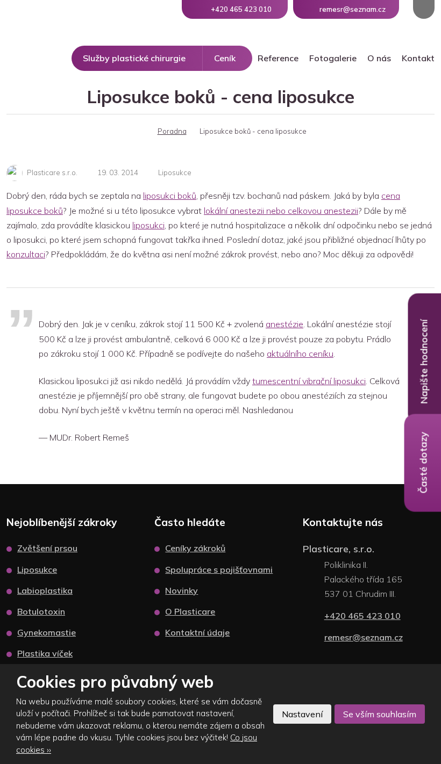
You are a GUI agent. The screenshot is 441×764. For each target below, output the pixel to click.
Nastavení (302, 714)
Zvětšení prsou (47, 548)
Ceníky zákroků (195, 548)
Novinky (181, 590)
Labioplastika (45, 590)
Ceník (225, 58)
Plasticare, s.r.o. (338, 549)
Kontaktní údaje (197, 632)
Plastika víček (45, 653)
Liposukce (174, 172)
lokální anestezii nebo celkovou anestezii (281, 210)
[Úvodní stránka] (138, 131)
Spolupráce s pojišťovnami (219, 569)
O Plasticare (190, 611)
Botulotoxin (41, 611)
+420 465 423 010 (362, 615)
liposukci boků (169, 195)
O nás (379, 58)
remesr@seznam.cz (363, 637)
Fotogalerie (333, 58)
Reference (278, 58)
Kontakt (418, 58)
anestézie (284, 324)
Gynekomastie (46, 632)
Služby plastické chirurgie (134, 58)
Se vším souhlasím (379, 714)
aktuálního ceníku (300, 353)
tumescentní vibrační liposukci (309, 381)
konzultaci (25, 254)
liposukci (148, 225)
